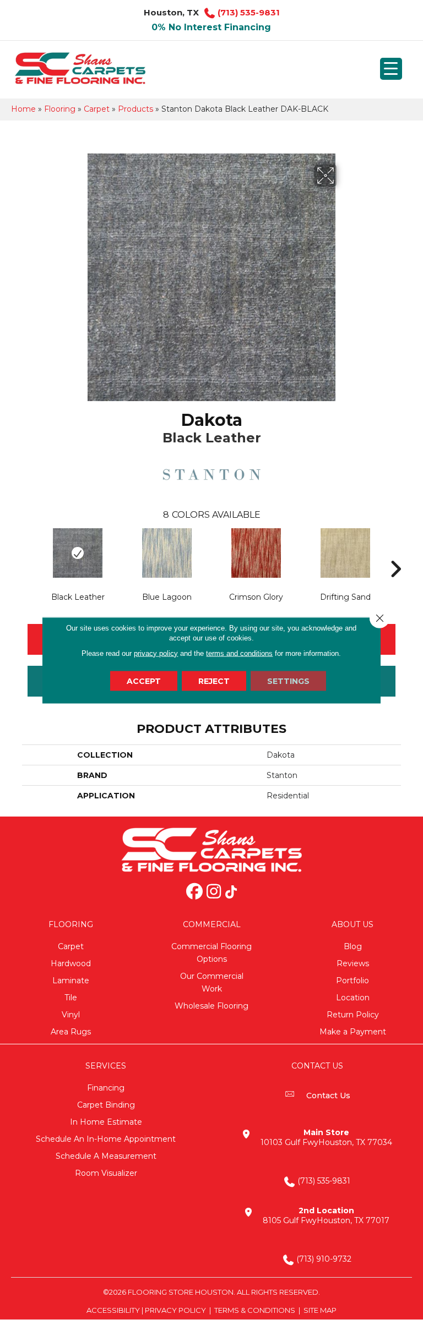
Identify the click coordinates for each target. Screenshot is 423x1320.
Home (23, 109)
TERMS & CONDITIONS (254, 1310)
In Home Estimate (106, 1122)
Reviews (353, 963)
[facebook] (194, 892)
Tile (70, 998)
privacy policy (156, 653)
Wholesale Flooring (211, 1006)
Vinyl (71, 1015)
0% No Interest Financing (211, 27)
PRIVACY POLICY (175, 1310)
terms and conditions (239, 653)
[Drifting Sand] (345, 552)
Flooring (59, 109)
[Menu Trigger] (391, 69)
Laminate (70, 980)
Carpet (97, 109)
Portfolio (352, 980)
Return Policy (353, 1015)
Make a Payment (352, 1032)
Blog (353, 946)
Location (353, 998)
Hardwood (71, 963)
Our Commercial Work (211, 982)
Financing (105, 1088)
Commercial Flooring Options (211, 952)
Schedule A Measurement (106, 1156)
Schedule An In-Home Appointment (106, 1139)
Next (395, 552)
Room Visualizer (106, 1173)
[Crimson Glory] (256, 552)
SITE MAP (320, 1310)
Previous (27, 552)
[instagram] (213, 892)
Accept (144, 681)
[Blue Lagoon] (167, 552)
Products (135, 109)
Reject (214, 681)
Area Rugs (71, 1032)
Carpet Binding (106, 1105)
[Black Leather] (77, 552)
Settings (288, 681)
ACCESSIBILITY (113, 1310)
